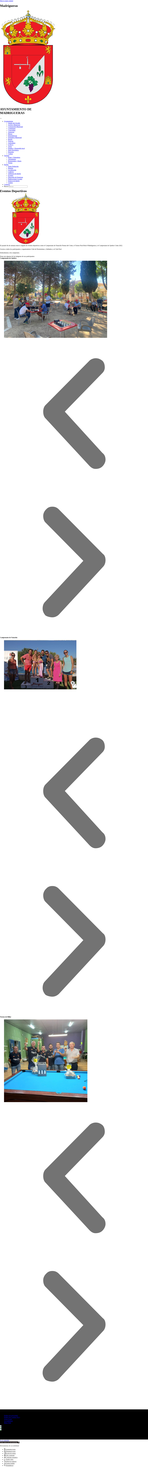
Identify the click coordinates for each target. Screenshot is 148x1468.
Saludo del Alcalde (14, 123)
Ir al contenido (4, 1440)
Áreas (10, 146)
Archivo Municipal (14, 125)
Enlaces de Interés (14, 181)
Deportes (11, 152)
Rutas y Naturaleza (14, 157)
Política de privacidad (11, 1415)
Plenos (10, 134)
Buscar (6, 186)
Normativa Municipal (15, 137)
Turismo (6, 155)
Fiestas (10, 163)
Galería (10, 183)
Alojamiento (12, 159)
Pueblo (6, 164)
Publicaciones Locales (15, 179)
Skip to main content (6, 1)
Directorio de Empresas (15, 177)
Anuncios (11, 132)
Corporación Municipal (15, 127)
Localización (12, 170)
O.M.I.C (10, 145)
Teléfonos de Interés (14, 174)
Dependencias (12, 136)
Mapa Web (7, 1423)
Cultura (10, 154)
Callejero (11, 172)
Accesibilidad (8, 1421)
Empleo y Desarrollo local (16, 148)
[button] (74, 414)
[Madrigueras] (28, 104)
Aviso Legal (8, 1419)
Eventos (10, 175)
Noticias (10, 141)
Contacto (7, 184)
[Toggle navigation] (1, 118)
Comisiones (12, 128)
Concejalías (11, 130)
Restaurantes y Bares (14, 161)
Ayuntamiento (8, 121)
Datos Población (13, 166)
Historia (10, 168)
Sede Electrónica (13, 150)
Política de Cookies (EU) (12, 1417)
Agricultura (11, 143)
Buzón (10, 139)
